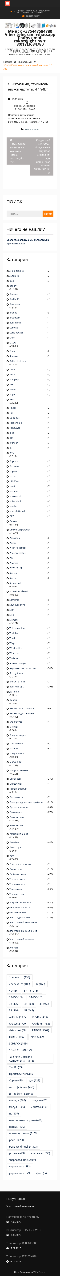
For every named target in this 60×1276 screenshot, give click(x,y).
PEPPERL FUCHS (17, 548)
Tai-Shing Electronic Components (21, 1058)
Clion (12, 351)
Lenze (12, 476)
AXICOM (18, 1017)
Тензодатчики (17, 879)
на (14, 1113)
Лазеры (13, 748)
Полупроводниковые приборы (26, 802)
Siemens (14, 619)
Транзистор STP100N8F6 (21, 1256)
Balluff (12, 285)
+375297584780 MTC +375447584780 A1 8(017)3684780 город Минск (31, 11)
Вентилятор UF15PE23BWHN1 (24, 1230)
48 (29, 1004)
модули (39, 1100)
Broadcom (14, 317)
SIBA (11, 609)
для (34, 1080)
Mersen (13, 491)
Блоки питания (17, 681)
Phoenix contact (17, 553)
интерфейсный (21, 1093)
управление (20, 1166)
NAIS (37, 1037)
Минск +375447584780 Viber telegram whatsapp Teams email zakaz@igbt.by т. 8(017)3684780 (30, 37)
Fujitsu (17, 1037)
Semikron (14, 599)
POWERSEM (15, 568)
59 (29, 1010)
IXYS (11, 452)
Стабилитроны (17, 874)
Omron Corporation (19, 529)
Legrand (13, 471)
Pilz (11, 558)
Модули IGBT (16, 761)
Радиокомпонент (18, 833)
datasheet (17, 1030)
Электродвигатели (19, 917)
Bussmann (15, 322)
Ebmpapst (14, 379)
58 (14, 1010)
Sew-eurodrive (17, 604)
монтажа (39, 1107)
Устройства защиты (20, 902)
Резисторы (15, 847)
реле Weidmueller (23, 1146)
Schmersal (15, 583)
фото (42, 1173)
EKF (11, 384)
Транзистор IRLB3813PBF (21, 1243)
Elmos (12, 389)
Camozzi (13, 327)
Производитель (22, 1074)
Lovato (12, 486)
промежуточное (23, 1133)
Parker (12, 543)
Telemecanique (17, 628)
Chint (12, 337)
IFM (11, 437)
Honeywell (14, 427)
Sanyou (13, 578)
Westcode (14, 653)
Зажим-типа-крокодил (21, 708)
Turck (12, 638)
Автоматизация (18, 663)
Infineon (13, 442)
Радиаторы (15, 812)
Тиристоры (15, 889)
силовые (40, 1153)
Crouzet (18, 1023)
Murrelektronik (17, 511)
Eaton (12, 374)
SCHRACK (18, 1043)
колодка (17, 1100)
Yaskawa (14, 658)
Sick (11, 614)
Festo (12, 399)
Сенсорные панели (20, 864)
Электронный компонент (23, 922)
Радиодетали (16, 817)
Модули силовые (18, 770)
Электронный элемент (21, 939)
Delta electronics (18, 361)
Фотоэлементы (17, 912)
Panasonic (14, 538)
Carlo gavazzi (16, 332)
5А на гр (31, 990)
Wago (12, 643)
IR (10, 447)
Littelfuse (14, 481)
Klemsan (14, 466)
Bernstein (14, 304)
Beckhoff (14, 299)
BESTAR (40, 1017)
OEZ (11, 516)
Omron (13, 521)
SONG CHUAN (20, 1050)
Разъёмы (14, 842)
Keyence (14, 461)
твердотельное (22, 1160)
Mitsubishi (15, 501)
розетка (17, 1153)
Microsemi (15, 496)
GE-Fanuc (14, 417)
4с (13, 990)
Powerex (13, 563)
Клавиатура (15, 721)
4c (40, 984)
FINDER (40, 1030)
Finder (12, 407)
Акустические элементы (22, 668)
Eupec (12, 394)
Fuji (11, 412)
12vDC (16, 997)
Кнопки (13, 726)
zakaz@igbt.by (33, 15)
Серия (16, 1080)
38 (14, 1004)
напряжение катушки (25, 1120)
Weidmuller (15, 648)
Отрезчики (15, 783)
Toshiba (13, 633)
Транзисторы (16, 894)
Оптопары (15, 778)
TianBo (16, 1067)
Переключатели (18, 788)
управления (20, 1173)
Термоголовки (17, 884)
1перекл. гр (19, 977)
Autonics (14, 275)
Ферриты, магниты (19, 907)
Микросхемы (32, 129)
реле (16, 1140)
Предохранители (18, 807)
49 (44, 1004)
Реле (12, 855)
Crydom (41, 1023)
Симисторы (15, 869)
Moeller (13, 506)
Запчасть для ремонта (21, 713)
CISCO (12, 342)
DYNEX (13, 369)
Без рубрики (16, 673)
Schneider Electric (19, 591)
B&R (11, 280)
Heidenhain (16, 422)
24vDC (36, 997)
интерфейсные (21, 1087)
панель (17, 1127)
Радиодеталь (16, 825)
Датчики (14, 691)
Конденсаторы (17, 735)
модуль (17, 1107)
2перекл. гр (19, 984)
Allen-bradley (16, 270)
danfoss (13, 356)
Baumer (13, 294)
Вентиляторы (16, 686)
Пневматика (16, 797)
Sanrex (13, 573)
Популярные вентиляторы (22, 1217)
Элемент (14, 947)
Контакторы (16, 743)
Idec (11, 432)
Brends (13, 312)
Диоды (13, 699)
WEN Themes (39, 1272)
